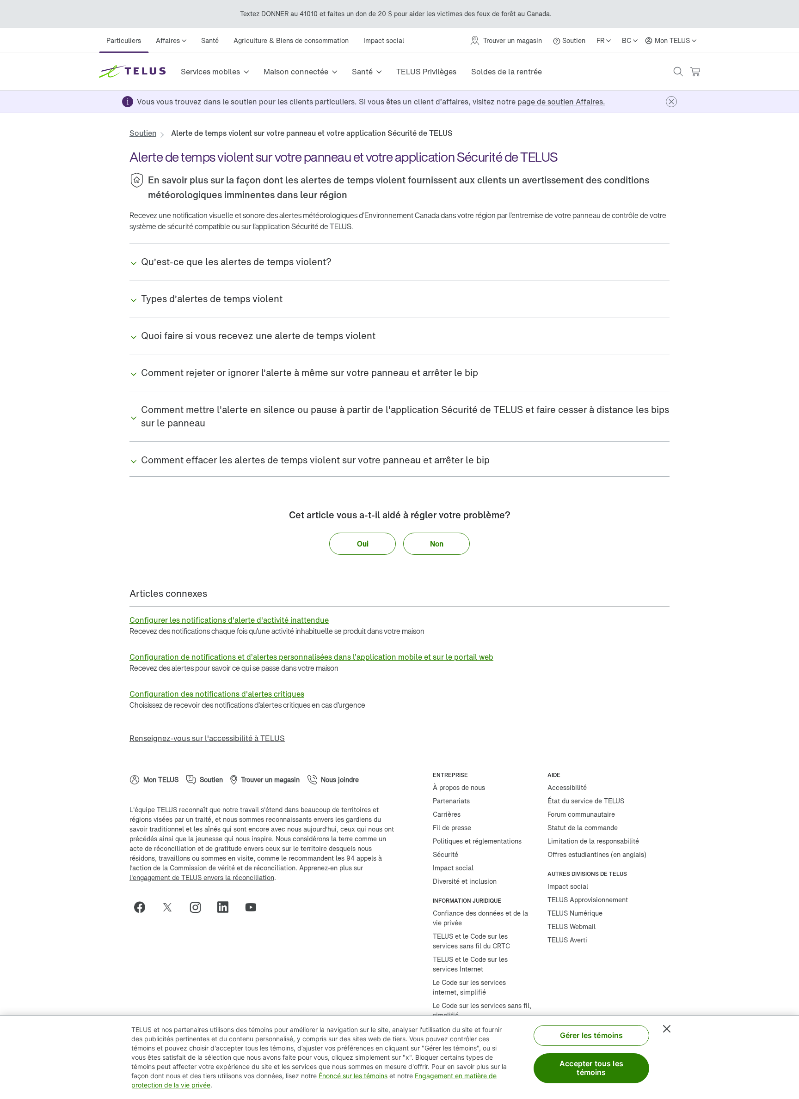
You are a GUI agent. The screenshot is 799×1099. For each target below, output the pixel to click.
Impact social (383, 40)
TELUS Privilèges (426, 71)
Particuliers (123, 40)
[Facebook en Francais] (143, 907)
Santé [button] (362, 71)
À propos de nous (459, 787)
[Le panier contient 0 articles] (695, 72)
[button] (678, 71)
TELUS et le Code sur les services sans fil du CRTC (471, 941)
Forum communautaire (581, 814)
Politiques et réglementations (477, 841)
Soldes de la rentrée (506, 71)
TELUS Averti (567, 940)
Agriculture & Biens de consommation (291, 40)
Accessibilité (567, 787)
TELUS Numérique (574, 913)
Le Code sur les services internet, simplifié (469, 987)
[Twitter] (171, 907)
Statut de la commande (582, 827)
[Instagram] (199, 907)
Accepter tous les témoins (591, 1068)
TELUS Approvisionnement (587, 900)
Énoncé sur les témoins (353, 1076)
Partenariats (451, 801)
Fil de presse (452, 827)
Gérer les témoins (591, 1035)
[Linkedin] (226, 907)
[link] (561, 101)
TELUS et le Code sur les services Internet (470, 964)
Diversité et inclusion (465, 881)
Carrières (447, 814)
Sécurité (445, 854)
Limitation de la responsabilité (593, 841)
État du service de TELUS (585, 801)
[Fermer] (667, 1029)
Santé (210, 40)
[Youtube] (254, 907)
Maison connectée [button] (296, 71)
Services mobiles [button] (210, 71)
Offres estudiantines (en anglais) (596, 854)
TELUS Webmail (571, 926)
